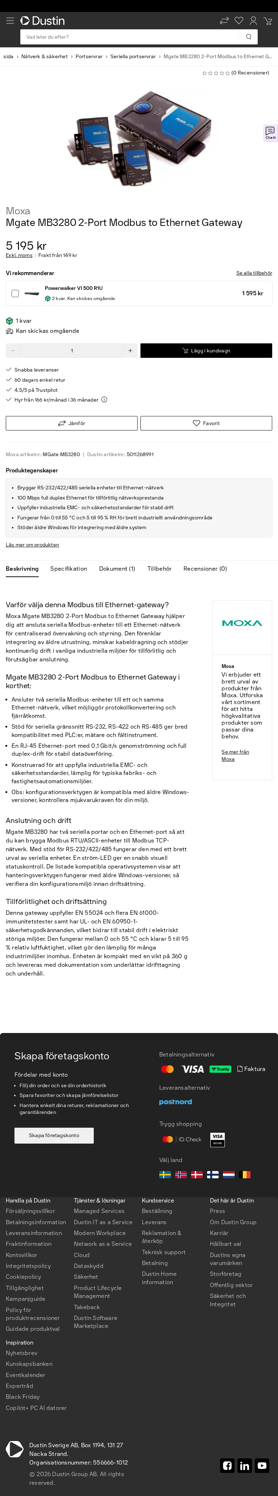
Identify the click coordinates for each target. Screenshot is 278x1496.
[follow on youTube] (262, 1465)
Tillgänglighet (25, 1288)
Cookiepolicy (23, 1276)
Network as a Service (103, 1243)
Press (217, 1211)
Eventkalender (26, 1375)
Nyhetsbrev (21, 1353)
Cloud (82, 1255)
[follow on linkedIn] (244, 1465)
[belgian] (244, 1176)
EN (21, 1164)
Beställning (157, 1211)
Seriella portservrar (133, 56)
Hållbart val (225, 1243)
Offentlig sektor (231, 1285)
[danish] (197, 1176)
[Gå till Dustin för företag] (43, 20)
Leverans (154, 1222)
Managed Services (99, 1211)
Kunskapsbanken (29, 1363)
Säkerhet (86, 1276)
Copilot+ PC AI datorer (36, 1408)
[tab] (25, 569)
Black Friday (22, 1396)
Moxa (18, 211)
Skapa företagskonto (54, 1135)
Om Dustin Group (233, 1222)
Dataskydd (89, 1266)
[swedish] (165, 1176)
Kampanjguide (25, 1298)
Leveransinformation (34, 1233)
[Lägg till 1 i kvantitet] (130, 350)
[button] (224, 20)
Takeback (87, 1307)
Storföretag (225, 1273)
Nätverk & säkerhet (44, 56)
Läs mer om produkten (32, 545)
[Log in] (253, 20)
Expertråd (19, 1386)
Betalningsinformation (36, 1222)
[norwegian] (181, 1176)
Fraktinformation (28, 1243)
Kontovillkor (21, 1255)
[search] (248, 37)
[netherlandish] (229, 1176)
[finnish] (213, 1176)
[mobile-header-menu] (10, 20)
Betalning (155, 1263)
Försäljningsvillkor (30, 1211)
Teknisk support (164, 1252)
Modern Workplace (100, 1233)
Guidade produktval (33, 1328)
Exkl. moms (19, 255)
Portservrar (89, 56)
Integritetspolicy (28, 1266)
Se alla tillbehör (254, 273)
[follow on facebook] (227, 1465)
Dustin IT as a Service (103, 1222)
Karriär (219, 1233)
